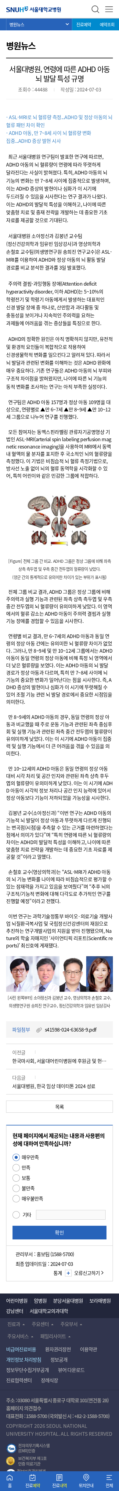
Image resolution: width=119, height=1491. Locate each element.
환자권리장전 (58, 1349)
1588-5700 (36, 1416)
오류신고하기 (87, 1272)
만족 (26, 1167)
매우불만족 (32, 1198)
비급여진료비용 (21, 1349)
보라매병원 (100, 1300)
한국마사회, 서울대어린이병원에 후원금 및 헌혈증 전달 (59, 1060)
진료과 (13, 1324)
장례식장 (49, 1380)
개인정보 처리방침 (23, 1359)
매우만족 (30, 1157)
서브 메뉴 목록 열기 (39, 24)
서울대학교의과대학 (49, 1310)
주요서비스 (18, 1336)
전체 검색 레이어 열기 (95, 9)
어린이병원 (16, 1300)
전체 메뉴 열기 (109, 9)
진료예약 (83, 24)
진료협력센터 (19, 1380)
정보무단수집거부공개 (27, 1369)
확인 (59, 1232)
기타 (27, 1214)
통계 (57, 1272)
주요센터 (40, 1324)
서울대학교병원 (33, 9)
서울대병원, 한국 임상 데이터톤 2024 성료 (54, 1086)
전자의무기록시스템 (28, 1448)
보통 (26, 1177)
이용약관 (88, 1349)
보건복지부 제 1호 (26, 1461)
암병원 (40, 1300)
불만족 (28, 1188)
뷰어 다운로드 (71, 1369)
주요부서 (69, 1324)
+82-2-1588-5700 (91, 1416)
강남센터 (14, 1310)
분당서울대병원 (68, 1300)
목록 (59, 1106)
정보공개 (58, 1359)
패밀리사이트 (53, 1336)
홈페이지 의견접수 (23, 1408)
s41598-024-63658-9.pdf (70, 1029)
